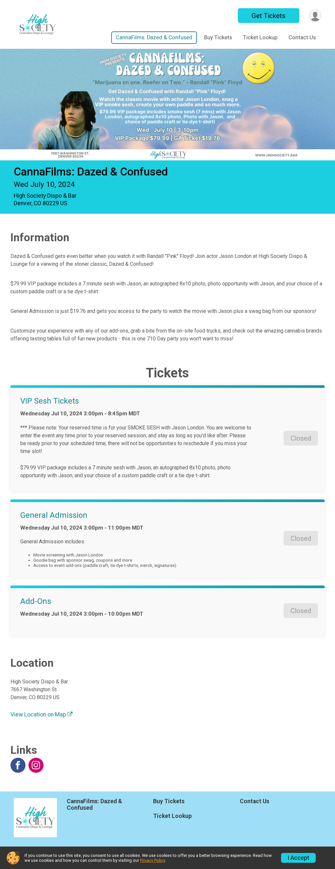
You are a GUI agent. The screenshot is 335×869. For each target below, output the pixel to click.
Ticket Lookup (260, 37)
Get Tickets (269, 16)
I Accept (298, 858)
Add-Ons (35, 601)
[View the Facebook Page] (18, 765)
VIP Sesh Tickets (49, 401)
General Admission (53, 515)
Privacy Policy (152, 860)
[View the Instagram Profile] (36, 765)
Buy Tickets (218, 37)
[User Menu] (315, 15)
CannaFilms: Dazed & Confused (154, 37)
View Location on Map (38, 714)
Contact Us (302, 37)
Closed (301, 438)
